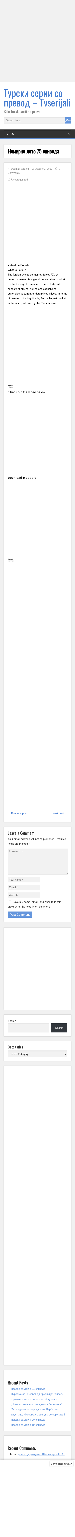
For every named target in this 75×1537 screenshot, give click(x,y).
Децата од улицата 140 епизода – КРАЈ (41, 1454)
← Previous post (17, 813)
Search (12, 1020)
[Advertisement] (37, 43)
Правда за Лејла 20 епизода (28, 1419)
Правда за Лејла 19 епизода (28, 1424)
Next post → (60, 813)
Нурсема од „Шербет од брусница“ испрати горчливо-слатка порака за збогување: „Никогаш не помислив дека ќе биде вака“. (37, 1399)
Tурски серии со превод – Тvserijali (37, 97)
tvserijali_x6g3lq (20, 168)
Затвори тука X (61, 1463)
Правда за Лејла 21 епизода (28, 1388)
